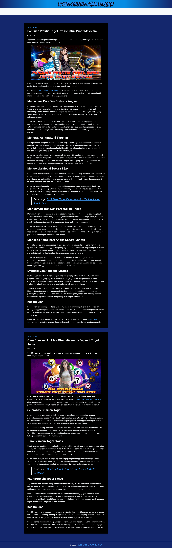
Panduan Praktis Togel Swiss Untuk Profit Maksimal (62, 31)
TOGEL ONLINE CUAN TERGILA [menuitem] (48, 90)
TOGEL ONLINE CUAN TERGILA (89, 545)
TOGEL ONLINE (32, 27)
